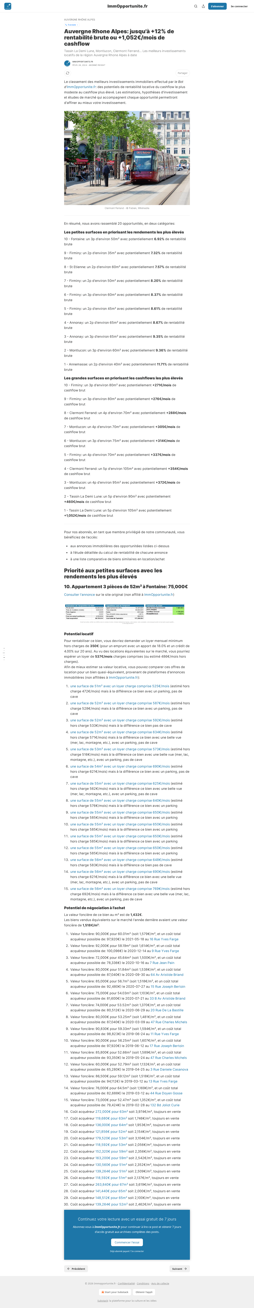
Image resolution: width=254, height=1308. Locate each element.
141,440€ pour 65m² (111, 1191)
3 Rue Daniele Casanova (169, 1069)
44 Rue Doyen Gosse (166, 1093)
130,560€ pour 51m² (111, 1165)
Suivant (177, 1268)
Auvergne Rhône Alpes (79, 19)
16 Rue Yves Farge (164, 939)
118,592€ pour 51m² (111, 1178)
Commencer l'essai (127, 1242)
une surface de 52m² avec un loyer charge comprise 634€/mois (120, 732)
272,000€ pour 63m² (111, 1112)
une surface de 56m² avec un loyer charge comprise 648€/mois (120, 860)
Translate (72, 24)
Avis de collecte (160, 1283)
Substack (102, 1300)
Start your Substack (116, 1292)
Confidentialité (126, 1283)
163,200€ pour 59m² (111, 1158)
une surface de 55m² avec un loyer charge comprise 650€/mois (120, 812)
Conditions (143, 1283)
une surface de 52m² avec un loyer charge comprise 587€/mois (120, 703)
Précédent (78, 1268)
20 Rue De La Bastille (167, 1010)
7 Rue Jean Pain (162, 963)
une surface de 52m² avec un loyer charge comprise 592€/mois (120, 720)
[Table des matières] (3, 654)
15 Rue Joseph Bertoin (168, 987)
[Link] (59, 232)
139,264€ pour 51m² (111, 1171)
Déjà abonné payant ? (127, 1251)
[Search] (195, 6)
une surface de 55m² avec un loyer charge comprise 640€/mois (120, 801)
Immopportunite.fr (82, 61)
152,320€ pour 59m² (111, 1151)
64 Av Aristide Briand (167, 975)
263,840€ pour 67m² (111, 1185)
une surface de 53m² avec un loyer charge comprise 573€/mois (120, 749)
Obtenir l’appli (144, 1292)
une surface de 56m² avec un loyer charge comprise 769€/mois (120, 889)
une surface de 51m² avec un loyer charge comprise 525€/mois (119, 686)
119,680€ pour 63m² (111, 1118)
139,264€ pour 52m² (111, 1204)
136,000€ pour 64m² (111, 1125)
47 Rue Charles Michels (169, 1022)
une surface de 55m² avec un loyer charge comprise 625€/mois (120, 783)
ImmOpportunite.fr (81, 87)
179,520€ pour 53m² (111, 1138)
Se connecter (239, 6)
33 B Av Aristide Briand (167, 998)
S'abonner (217, 6)
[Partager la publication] (203, 6)
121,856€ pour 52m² (111, 1132)
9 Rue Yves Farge (165, 951)
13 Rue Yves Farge (163, 1081)
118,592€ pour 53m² (111, 1145)
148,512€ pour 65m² (111, 1198)
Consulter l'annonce (79, 595)
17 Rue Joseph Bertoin (167, 1046)
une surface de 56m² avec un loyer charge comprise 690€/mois (120, 872)
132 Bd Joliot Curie (165, 1105)
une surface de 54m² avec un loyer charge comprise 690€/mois (120, 766)
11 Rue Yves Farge (164, 1034)
